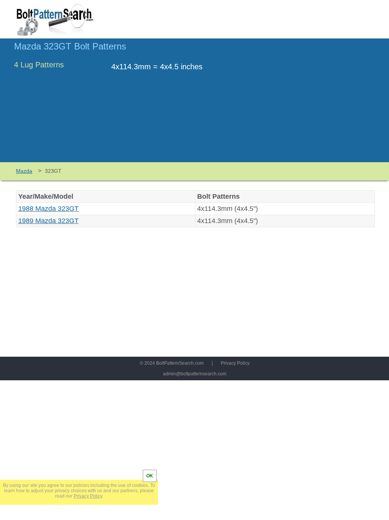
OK (149, 476)
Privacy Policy (235, 363)
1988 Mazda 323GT (48, 208)
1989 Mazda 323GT (48, 221)
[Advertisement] (311, 104)
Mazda (24, 171)
